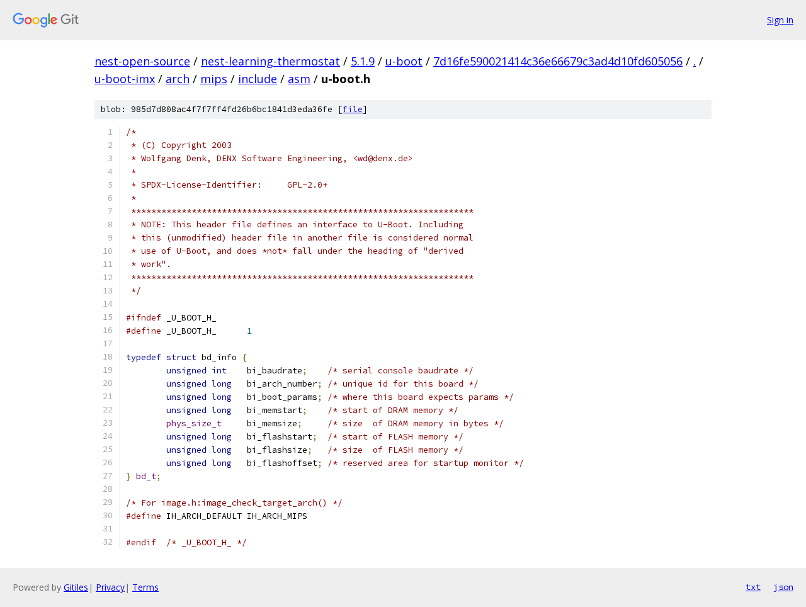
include (257, 78)
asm (299, 78)
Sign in (780, 20)
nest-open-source (142, 61)
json (783, 587)
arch (178, 78)
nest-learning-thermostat (270, 61)
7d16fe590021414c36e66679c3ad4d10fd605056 (558, 61)
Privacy (110, 587)
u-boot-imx (124, 78)
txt (753, 587)
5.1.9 (363, 61)
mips (213, 78)
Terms (145, 587)
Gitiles (76, 587)
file (353, 109)
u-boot (404, 61)
